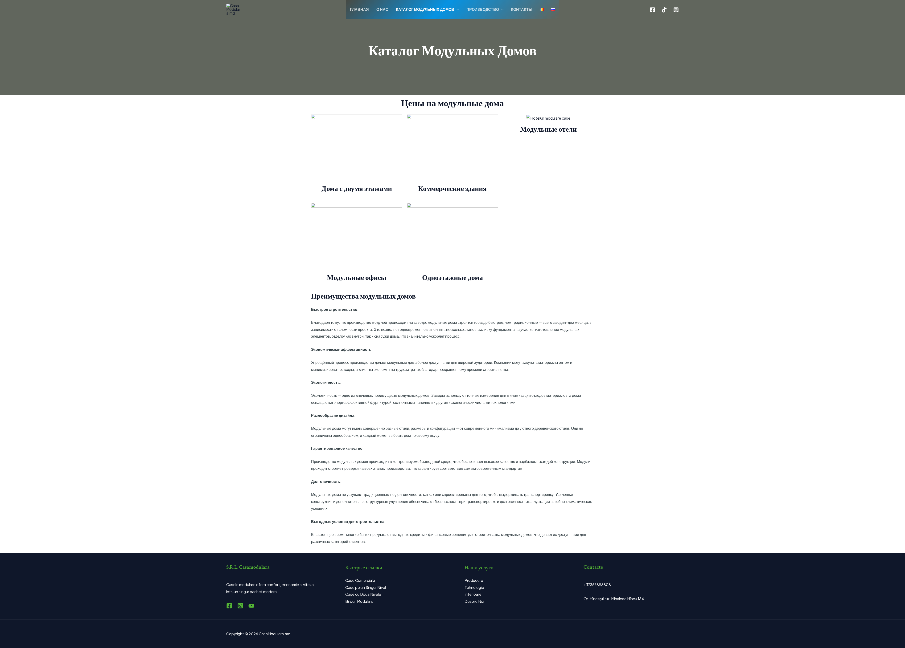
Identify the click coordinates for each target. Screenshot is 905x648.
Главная (359, 9)
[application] (456, 9)
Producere (474, 580)
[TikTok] (664, 9)
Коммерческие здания (452, 189)
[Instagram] (676, 9)
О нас (382, 9)
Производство (482, 9)
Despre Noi (474, 601)
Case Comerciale (360, 580)
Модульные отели (548, 129)
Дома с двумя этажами (356, 189)
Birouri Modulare (359, 601)
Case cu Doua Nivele (363, 594)
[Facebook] (652, 9)
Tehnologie (474, 587)
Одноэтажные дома (452, 278)
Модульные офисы (356, 278)
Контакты (521, 9)
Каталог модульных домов (425, 9)
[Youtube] (251, 606)
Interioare (473, 594)
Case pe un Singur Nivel (365, 587)
